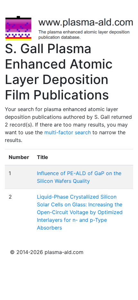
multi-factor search (67, 132)
